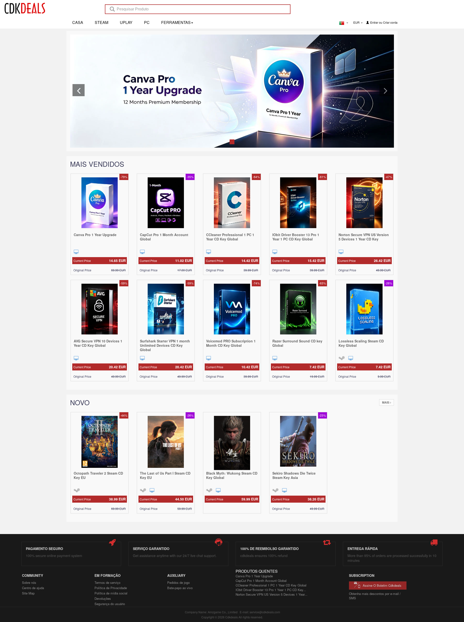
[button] (78, 90)
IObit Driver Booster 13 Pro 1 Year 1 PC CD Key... (271, 589)
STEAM (101, 22)
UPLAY (126, 22)
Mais (386, 402)
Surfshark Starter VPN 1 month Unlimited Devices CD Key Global (165, 345)
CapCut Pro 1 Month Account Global (164, 236)
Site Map (28, 593)
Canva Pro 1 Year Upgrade (95, 234)
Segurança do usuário (109, 603)
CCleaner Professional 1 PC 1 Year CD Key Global (230, 236)
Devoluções (102, 598)
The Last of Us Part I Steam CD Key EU (165, 475)
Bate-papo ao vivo (180, 588)
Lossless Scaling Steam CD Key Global (361, 343)
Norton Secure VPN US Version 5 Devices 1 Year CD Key (364, 236)
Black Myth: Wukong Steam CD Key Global (231, 475)
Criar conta (390, 22)
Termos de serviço (107, 582)
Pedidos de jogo (178, 582)
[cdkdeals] (27, 8)
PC (147, 22)
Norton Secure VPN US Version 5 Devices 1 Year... (271, 594)
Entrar (374, 22)
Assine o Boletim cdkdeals (382, 585)
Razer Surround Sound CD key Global (297, 343)
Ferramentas (176, 22)
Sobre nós (29, 582)
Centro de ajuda (33, 588)
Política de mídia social (110, 593)
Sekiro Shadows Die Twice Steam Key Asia (294, 475)
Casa (77, 22)
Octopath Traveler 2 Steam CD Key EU (98, 475)
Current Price (99, 260)
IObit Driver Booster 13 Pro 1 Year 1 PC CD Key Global (295, 236)
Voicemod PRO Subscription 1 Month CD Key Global (231, 343)
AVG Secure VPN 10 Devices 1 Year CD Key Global (98, 343)
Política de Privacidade (110, 588)
